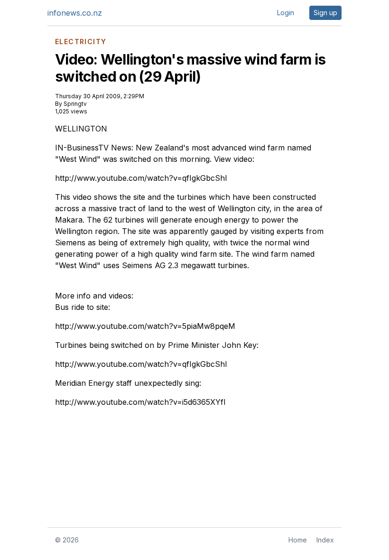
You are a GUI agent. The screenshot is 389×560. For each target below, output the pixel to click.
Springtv (75, 103)
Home (297, 540)
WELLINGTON (81, 128)
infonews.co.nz (74, 13)
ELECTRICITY (80, 41)
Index (325, 540)
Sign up (325, 13)
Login (285, 13)
